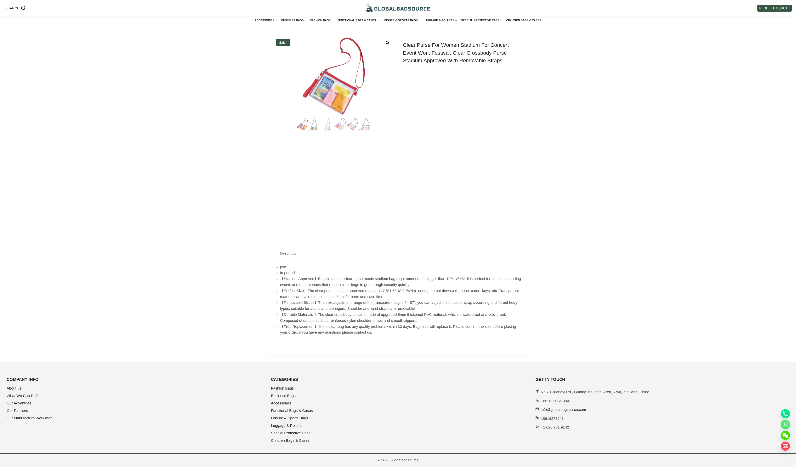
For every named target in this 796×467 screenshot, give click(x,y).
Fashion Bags (282, 388)
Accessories (281, 403)
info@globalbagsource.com (563, 410)
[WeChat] (785, 435)
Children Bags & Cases (523, 20)
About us (14, 388)
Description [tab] (289, 253)
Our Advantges (19, 403)
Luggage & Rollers (286, 426)
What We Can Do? (22, 396)
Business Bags (283, 396)
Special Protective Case (291, 433)
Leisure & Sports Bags (289, 418)
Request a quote (774, 8)
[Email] (785, 446)
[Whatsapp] (785, 424)
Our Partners (17, 411)
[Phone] (785, 413)
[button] (387, 43)
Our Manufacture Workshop (29, 418)
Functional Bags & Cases (292, 411)
